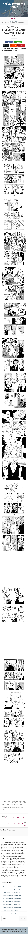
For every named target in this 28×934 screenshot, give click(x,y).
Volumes (13, 809)
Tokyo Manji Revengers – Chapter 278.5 (12, 895)
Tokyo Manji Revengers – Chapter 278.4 (12, 898)
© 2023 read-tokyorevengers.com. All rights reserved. (14, 929)
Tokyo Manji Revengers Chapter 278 (11, 910)
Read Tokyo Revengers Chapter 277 (18, 802)
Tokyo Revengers (15, 804)
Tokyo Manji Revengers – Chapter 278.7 (12, 889)
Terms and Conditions (14, 931)
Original (20, 801)
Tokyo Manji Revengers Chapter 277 (11, 913)
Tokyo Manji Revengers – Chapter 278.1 (12, 907)
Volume (9, 809)
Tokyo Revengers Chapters (19, 805)
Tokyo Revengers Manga (14, 5)
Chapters (13, 801)
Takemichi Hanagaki (6, 804)
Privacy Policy (5, 931)
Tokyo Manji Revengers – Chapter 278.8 (12, 886)
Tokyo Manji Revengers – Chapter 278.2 (12, 904)
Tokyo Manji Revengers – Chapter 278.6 (12, 892)
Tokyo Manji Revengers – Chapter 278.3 (12, 901)
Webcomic (18, 809)
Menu (15, 18)
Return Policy (23, 931)
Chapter (8, 801)
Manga (16, 801)
